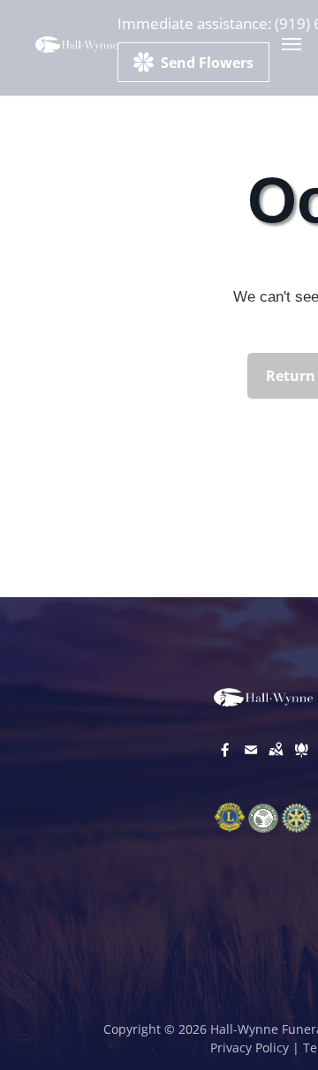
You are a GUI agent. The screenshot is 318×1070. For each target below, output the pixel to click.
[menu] (291, 44)
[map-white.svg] (275, 762)
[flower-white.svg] (301, 762)
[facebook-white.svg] (225, 762)
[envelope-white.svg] (250, 762)
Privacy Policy (249, 1047)
